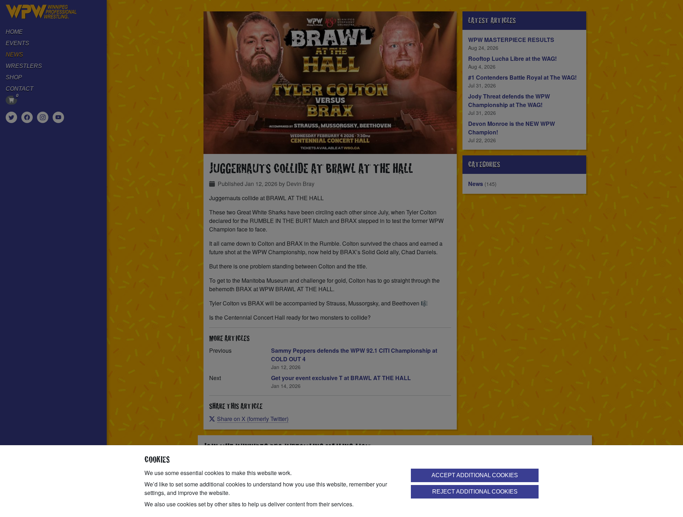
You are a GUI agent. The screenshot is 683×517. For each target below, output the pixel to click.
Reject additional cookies (475, 492)
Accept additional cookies (474, 475)
